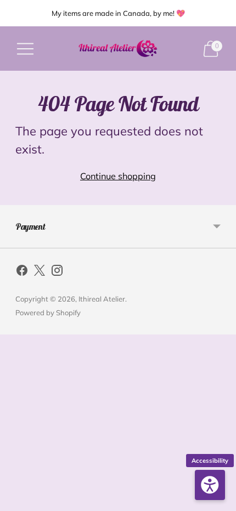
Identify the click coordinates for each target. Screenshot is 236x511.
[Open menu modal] (25, 48)
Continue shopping (118, 176)
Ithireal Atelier (101, 298)
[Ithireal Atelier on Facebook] (22, 272)
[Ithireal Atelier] (118, 48)
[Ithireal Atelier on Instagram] (57, 272)
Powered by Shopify (48, 312)
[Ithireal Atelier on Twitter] (39, 272)
